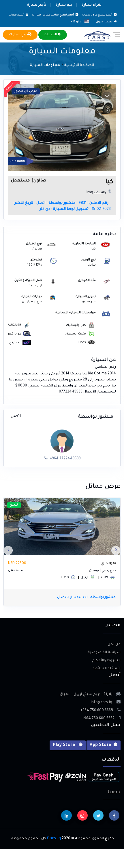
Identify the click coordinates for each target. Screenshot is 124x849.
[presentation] (116, 550)
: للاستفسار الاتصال (86, 597)
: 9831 (93, 203)
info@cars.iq (102, 703)
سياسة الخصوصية (104, 653)
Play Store (64, 745)
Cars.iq (54, 838)
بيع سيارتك (18, 34)
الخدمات (51, 34)
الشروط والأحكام (106, 661)
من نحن (114, 645)
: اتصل (56, 203)
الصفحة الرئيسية (79, 65)
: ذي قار (64, 209)
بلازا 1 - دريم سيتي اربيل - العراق (85, 695)
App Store (100, 745)
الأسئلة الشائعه (107, 669)
